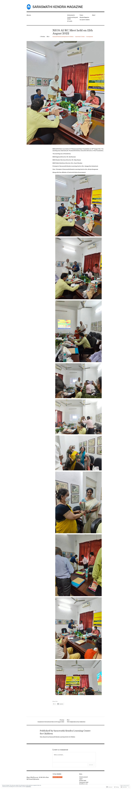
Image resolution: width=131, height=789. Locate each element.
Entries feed (82, 780)
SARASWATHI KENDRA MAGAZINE (57, 7)
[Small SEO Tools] (57, 777)
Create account (83, 777)
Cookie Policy (28, 786)
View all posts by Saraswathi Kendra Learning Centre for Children (57, 737)
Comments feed (83, 782)
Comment (91, 764)
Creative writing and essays (72, 18)
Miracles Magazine (84, 17)
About (93, 15)
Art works (69, 21)
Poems (81, 15)
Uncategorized (89, 36)
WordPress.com (83, 784)
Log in (80, 778)
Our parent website (85, 19)
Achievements (71, 15)
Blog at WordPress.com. (32, 777)
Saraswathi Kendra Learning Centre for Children (63, 36)
